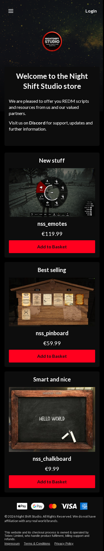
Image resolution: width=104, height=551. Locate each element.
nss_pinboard (52, 333)
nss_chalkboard (52, 458)
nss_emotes (52, 223)
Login (91, 10)
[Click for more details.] (52, 192)
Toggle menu (10, 10)
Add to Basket (52, 246)
